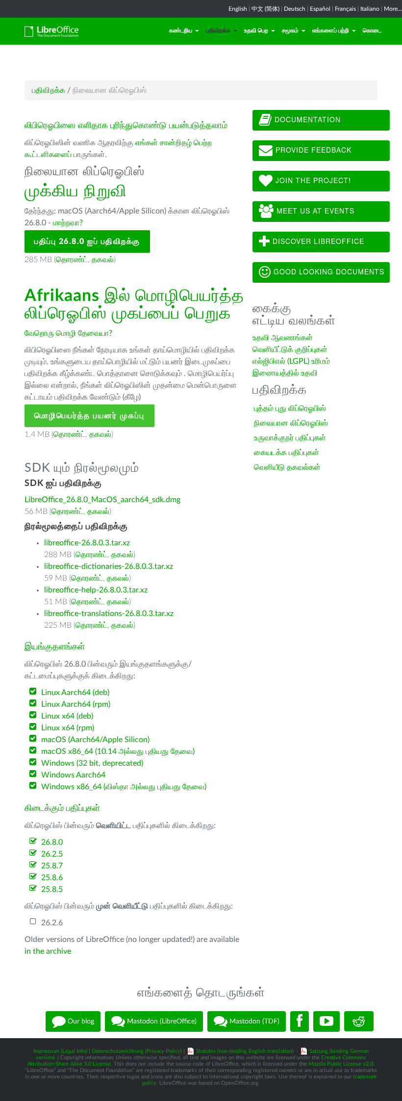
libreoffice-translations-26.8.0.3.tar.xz (109, 614)
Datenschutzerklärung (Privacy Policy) (137, 1051)
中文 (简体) (265, 9)
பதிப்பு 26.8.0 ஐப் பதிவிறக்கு (87, 241)
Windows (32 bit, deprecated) (92, 763)
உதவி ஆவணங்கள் (282, 338)
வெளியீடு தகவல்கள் (287, 467)
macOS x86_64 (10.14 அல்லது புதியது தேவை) (118, 751)
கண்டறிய (180, 30)
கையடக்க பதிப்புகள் (286, 453)
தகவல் (103, 260)
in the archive (48, 951)
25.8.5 (52, 889)
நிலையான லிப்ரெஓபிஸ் (291, 423)
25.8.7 (52, 866)
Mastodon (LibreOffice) (161, 1021)
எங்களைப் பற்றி (330, 30)
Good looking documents (327, 271)
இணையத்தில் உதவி (285, 373)
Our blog (80, 1021)
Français (345, 9)
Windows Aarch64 (73, 775)
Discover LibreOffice (317, 241)
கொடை (372, 30)
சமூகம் (290, 30)
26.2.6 (52, 923)
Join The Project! (312, 180)
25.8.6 (52, 878)
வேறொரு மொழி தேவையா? (68, 333)
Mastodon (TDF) (253, 1021)
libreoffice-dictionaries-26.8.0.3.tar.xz (108, 566)
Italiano (369, 9)
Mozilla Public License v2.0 (340, 1064)
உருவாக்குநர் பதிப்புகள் (290, 438)
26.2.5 (52, 854)
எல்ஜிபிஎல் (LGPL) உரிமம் (291, 361)
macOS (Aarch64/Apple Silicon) (95, 740)
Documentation (306, 119)
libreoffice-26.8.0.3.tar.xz (87, 543)
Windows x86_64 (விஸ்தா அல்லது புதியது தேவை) (123, 787)
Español (320, 9)
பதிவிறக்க (218, 30)
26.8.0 (52, 842)
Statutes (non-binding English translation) (245, 1051)
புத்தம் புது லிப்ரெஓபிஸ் (290, 408)
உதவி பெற (256, 30)
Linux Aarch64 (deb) (75, 693)
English (237, 9)
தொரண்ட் (72, 260)
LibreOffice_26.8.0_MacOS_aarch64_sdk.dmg (102, 500)
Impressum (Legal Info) (60, 1051)
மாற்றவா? (68, 223)
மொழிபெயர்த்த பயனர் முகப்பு (89, 416)
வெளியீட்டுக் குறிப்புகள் (289, 349)
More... (393, 9)
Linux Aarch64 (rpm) (75, 704)
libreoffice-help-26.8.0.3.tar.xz (96, 590)
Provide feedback (312, 150)
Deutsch (294, 9)
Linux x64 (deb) (67, 716)
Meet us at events (314, 210)
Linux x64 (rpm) (67, 728)
